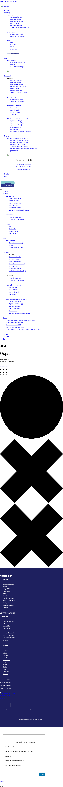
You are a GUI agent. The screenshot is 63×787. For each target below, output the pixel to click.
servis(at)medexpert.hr (24, 169)
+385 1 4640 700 (5, 679)
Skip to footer (14, 1)
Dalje (43, 774)
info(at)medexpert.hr (6, 682)
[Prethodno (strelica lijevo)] (0, 786)
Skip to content (4, 1)
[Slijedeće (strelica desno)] (2, 786)
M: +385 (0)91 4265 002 (23, 166)
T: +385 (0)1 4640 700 (24, 164)
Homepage (3, 366)
